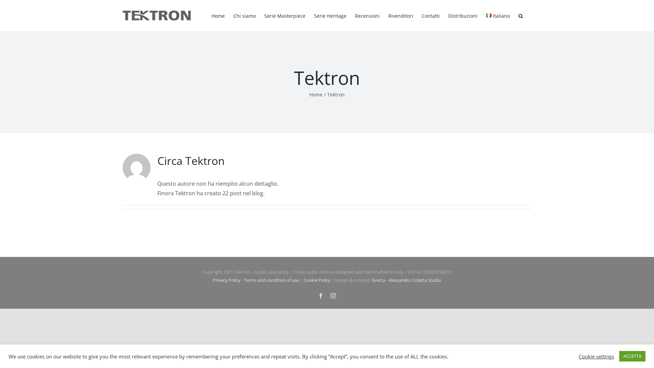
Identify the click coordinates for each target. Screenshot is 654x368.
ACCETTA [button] (632, 356)
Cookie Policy (316, 280)
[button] (520, 15)
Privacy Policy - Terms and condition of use (256, 280)
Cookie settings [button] (596, 356)
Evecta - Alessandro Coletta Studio (406, 280)
